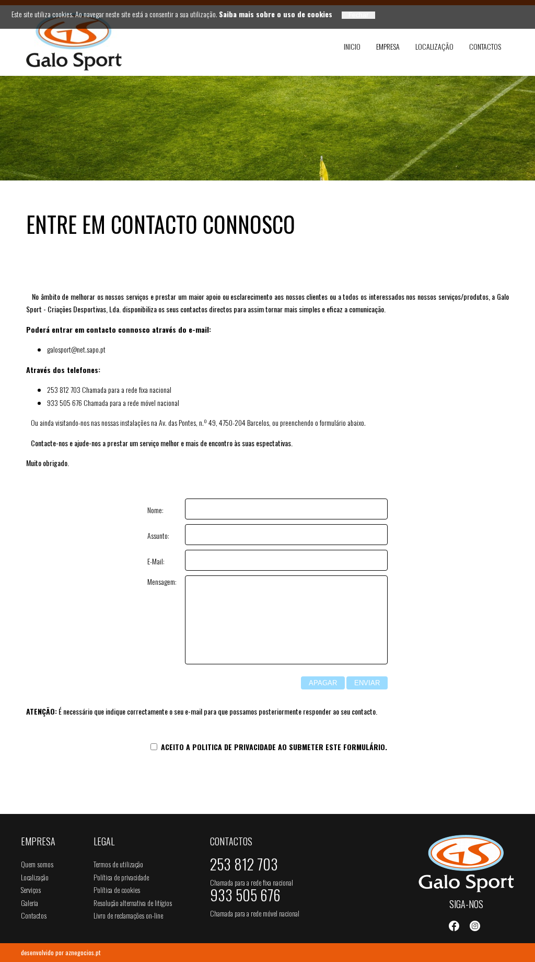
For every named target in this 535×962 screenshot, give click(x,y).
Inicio (352, 46)
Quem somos (37, 863)
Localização (434, 46)
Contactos (485, 46)
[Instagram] (475, 926)
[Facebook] (454, 926)
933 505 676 (245, 897)
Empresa (388, 46)
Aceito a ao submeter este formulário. (273, 746)
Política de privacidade (121, 877)
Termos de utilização (118, 863)
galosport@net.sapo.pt (76, 349)
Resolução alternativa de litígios (133, 902)
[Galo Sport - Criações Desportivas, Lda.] (78, 42)
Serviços (31, 889)
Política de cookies (117, 889)
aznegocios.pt (82, 952)
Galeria (29, 902)
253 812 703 (244, 866)
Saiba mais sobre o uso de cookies (275, 13)
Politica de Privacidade (234, 746)
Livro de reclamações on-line (128, 915)
